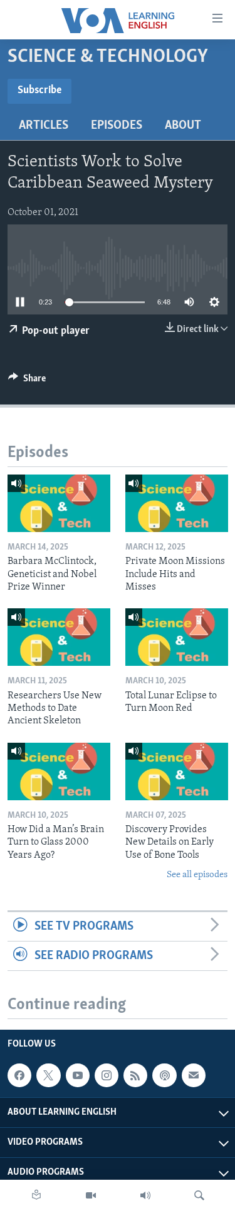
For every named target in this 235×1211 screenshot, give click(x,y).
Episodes (116, 125)
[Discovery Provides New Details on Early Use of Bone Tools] (176, 771)
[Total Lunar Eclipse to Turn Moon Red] (176, 637)
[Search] (199, 1195)
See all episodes (197, 875)
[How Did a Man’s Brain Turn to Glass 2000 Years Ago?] (59, 771)
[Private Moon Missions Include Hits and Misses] (176, 503)
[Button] (27, 381)
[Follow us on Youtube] (78, 1075)
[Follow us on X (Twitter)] (48, 1075)
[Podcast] (164, 1075)
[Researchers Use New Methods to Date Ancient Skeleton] (59, 637)
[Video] (91, 1195)
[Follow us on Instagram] (106, 1075)
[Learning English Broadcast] (145, 1195)
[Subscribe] (194, 1075)
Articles (43, 125)
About (183, 125)
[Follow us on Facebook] (19, 1075)
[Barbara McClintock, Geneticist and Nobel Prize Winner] (59, 503)
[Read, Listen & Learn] (36, 1195)
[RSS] (135, 1075)
